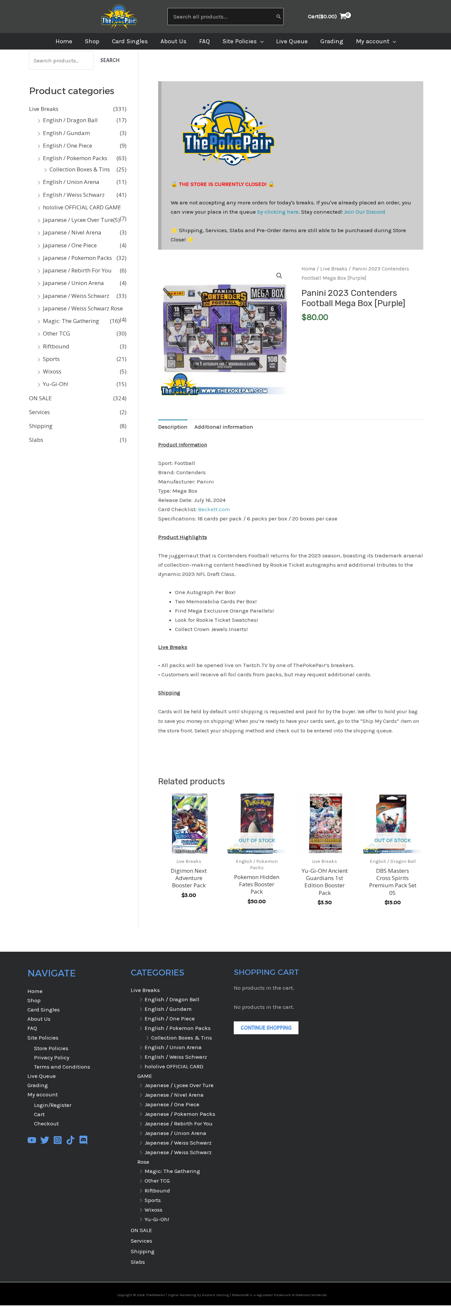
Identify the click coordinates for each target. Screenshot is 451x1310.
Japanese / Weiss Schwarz (76, 296)
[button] (260, 41)
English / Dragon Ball (70, 120)
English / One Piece (67, 145)
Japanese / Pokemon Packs (77, 258)
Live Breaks (43, 109)
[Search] (278, 16)
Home (308, 269)
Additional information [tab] (223, 426)
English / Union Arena (71, 182)
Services (39, 412)
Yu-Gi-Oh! (55, 384)
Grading (37, 1085)
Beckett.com (214, 509)
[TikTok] (70, 1140)
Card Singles (43, 1009)
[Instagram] (57, 1140)
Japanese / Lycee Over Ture (78, 220)
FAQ (32, 1028)
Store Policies (51, 1048)
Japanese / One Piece (70, 245)
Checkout (46, 1123)
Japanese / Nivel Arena (72, 232)
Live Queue (41, 1076)
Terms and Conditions (62, 1066)
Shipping (40, 426)
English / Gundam (66, 133)
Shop (34, 1000)
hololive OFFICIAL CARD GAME (82, 207)
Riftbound (56, 346)
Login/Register (52, 1105)
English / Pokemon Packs (75, 158)
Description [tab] (173, 426)
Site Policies (42, 1037)
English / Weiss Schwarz (74, 194)
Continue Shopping (266, 1027)
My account (42, 1094)
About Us (39, 1018)
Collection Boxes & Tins (80, 169)
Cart (39, 1114)
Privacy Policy (51, 1057)
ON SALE (40, 398)
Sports (51, 359)
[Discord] (83, 1140)
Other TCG (56, 333)
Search (110, 60)
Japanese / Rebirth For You (77, 270)
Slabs (36, 439)
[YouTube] (31, 1140)
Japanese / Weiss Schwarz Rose (83, 308)
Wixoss (52, 371)
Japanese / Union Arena (73, 283)
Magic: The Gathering (71, 321)
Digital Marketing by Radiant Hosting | (200, 1295)
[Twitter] (44, 1140)
